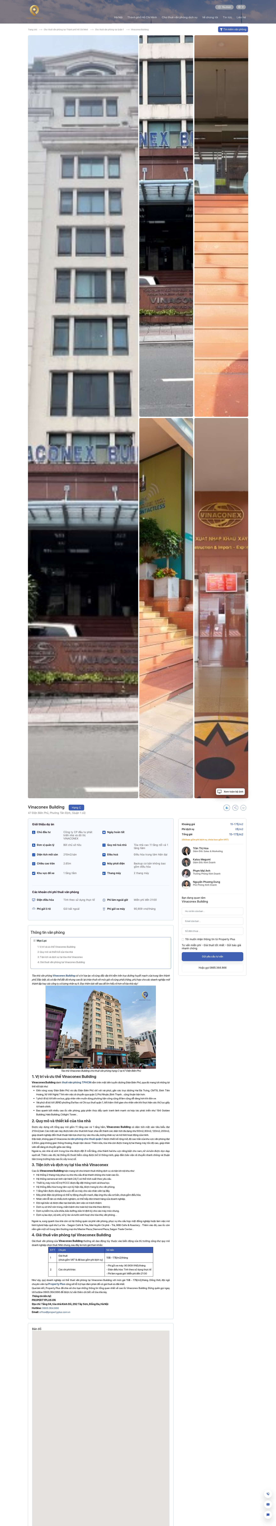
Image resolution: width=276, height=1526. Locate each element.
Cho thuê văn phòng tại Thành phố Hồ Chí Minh (65, 29)
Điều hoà (112, 854)
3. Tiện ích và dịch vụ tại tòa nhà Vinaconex (60, 957)
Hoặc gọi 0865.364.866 (212, 967)
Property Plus (56, 1284)
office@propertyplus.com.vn (54, 1312)
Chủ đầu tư (44, 832)
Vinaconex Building (64, 975)
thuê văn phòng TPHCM (76, 1082)
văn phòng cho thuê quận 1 (86, 1138)
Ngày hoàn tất (115, 832)
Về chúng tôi (210, 17)
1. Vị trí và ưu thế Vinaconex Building (56, 946)
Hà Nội (118, 17)
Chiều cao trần (46, 863)
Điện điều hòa (45, 899)
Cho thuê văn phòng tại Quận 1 (109, 29)
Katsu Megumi (202, 859)
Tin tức (227, 17)
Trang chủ (33, 29)
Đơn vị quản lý (45, 844)
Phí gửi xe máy (116, 908)
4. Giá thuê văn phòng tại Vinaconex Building (61, 962)
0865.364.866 (50, 1308)
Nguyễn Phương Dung (206, 881)
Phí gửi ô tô (44, 908)
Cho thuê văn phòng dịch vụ (179, 17)
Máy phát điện (116, 863)
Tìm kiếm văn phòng (234, 29)
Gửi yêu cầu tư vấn (212, 956)
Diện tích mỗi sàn (47, 854)
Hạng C (76, 807)
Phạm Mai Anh (201, 870)
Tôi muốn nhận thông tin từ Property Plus (210, 939)
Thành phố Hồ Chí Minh (142, 17)
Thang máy (114, 873)
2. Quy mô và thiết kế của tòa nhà (55, 951)
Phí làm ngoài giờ (117, 899)
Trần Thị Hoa (200, 848)
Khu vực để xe (45, 873)
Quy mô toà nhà (116, 844)
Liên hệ (241, 17)
